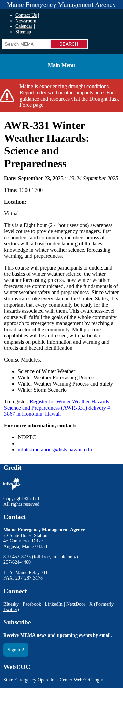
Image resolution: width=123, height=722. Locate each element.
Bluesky (11, 604)
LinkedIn (54, 604)
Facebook (32, 604)
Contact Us (26, 15)
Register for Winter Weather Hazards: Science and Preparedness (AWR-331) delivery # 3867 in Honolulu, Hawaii (57, 408)
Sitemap (23, 31)
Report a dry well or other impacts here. (62, 92)
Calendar (23, 26)
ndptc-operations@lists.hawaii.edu (55, 449)
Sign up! (16, 649)
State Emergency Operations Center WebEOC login (53, 680)
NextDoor (75, 604)
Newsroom (25, 20)
